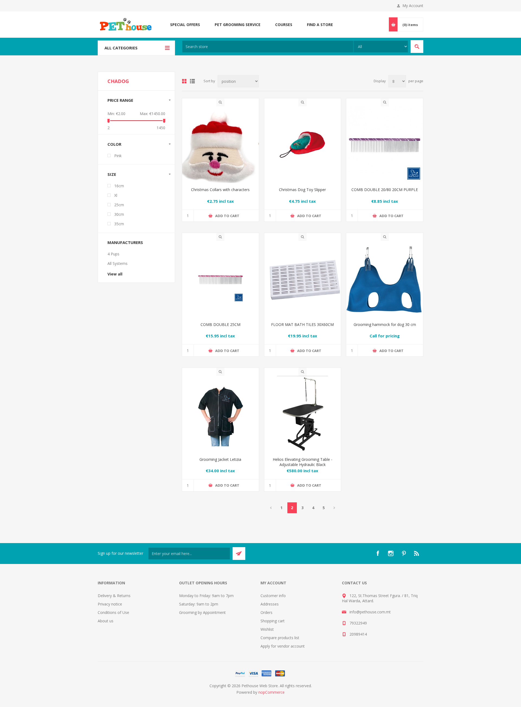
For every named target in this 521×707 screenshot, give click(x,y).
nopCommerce (271, 692)
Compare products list (279, 637)
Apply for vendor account (282, 646)
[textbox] (267, 46)
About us (105, 620)
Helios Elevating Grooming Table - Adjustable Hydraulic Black (302, 462)
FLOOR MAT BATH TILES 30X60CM (302, 324)
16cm (119, 185)
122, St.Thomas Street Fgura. (375, 595)
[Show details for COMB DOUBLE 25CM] (220, 279)
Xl (115, 195)
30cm (119, 214)
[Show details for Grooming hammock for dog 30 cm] (384, 279)
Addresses (269, 604)
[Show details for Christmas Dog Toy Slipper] (302, 144)
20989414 (358, 634)
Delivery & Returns (114, 595)
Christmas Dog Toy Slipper (302, 189)
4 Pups (113, 253)
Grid (184, 81)
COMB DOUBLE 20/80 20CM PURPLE (384, 189)
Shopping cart (272, 620)
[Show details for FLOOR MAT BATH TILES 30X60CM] (302, 279)
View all (114, 274)
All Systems (117, 263)
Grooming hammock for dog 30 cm (385, 324)
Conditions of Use (113, 612)
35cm (119, 223)
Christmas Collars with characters (220, 189)
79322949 (358, 623)
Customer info (273, 595)
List (192, 81)
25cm (119, 204)
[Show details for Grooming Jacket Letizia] (220, 414)
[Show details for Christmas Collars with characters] (220, 144)
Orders (266, 612)
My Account (412, 5)
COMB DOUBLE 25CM (220, 324)
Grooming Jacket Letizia (220, 459)
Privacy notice (110, 604)
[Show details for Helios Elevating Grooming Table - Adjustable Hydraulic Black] (302, 414)
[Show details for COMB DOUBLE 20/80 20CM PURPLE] (384, 144)
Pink (118, 155)
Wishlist (267, 629)
